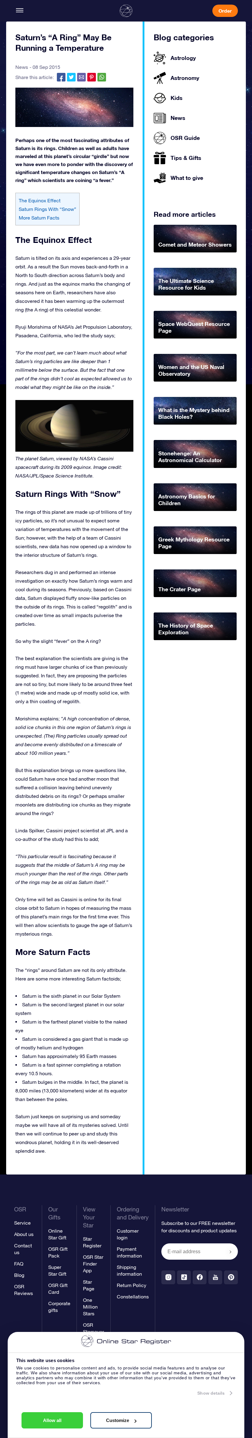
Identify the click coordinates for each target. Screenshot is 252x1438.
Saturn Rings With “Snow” (47, 209)
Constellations (133, 1296)
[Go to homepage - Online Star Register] (126, 10)
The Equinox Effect (40, 200)
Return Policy (131, 1285)
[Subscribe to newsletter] (230, 1252)
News (21, 67)
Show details (211, 1393)
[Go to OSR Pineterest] (231, 1277)
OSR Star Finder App (93, 1263)
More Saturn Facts (39, 217)
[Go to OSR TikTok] (184, 1277)
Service (22, 1223)
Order (225, 11)
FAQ (18, 1263)
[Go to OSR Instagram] (168, 1277)
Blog (19, 1275)
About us (23, 1234)
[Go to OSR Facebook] (200, 1277)
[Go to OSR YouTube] (215, 1277)
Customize (117, 1420)
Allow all (52, 1420)
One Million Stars (90, 1306)
